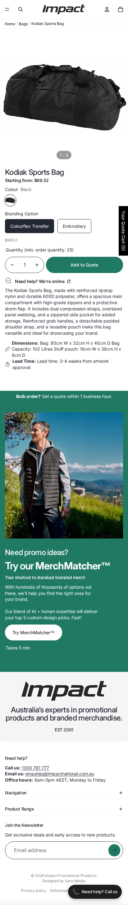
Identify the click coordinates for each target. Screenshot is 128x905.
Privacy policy (33, 890)
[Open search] (20, 9)
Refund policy (62, 890)
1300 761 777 (35, 767)
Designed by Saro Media (63, 881)
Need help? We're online (40, 281)
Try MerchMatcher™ (33, 632)
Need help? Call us (94, 891)
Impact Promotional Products (70, 875)
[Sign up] (114, 850)
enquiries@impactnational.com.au (59, 773)
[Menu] (7, 9)
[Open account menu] (107, 9)
